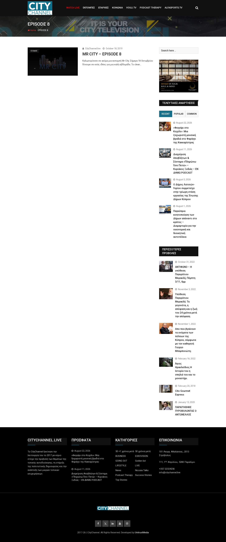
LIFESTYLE (120, 465)
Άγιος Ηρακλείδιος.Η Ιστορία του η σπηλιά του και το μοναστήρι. (185, 371)
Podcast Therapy (124, 475)
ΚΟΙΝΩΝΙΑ (117, 7)
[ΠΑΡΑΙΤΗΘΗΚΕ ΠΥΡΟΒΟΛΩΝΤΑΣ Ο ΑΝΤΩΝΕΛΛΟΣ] (166, 405)
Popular (178, 114)
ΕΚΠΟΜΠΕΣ (89, 7)
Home (33, 30)
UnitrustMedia (142, 532)
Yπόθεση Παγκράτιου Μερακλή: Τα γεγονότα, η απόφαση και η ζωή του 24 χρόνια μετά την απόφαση (186, 305)
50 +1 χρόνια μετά (124, 451)
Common (192, 114)
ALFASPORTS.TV (173, 7)
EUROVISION (141, 456)
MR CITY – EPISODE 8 (101, 54)
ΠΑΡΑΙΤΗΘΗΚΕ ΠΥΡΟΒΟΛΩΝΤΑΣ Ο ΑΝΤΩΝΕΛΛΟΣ (185, 411)
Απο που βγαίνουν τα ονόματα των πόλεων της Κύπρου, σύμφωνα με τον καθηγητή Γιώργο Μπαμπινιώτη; (185, 339)
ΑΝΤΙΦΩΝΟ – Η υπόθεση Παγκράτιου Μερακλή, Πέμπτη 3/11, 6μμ (185, 274)
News (118, 470)
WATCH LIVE (72, 7)
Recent (166, 114)
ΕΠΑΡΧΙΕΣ (103, 7)
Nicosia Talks (142, 470)
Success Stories (143, 475)
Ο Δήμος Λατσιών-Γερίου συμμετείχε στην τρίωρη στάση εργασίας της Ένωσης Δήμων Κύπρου (185, 192)
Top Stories (121, 479)
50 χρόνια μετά (143, 451)
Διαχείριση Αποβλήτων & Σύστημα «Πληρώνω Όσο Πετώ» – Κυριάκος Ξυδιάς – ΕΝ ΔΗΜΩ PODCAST (89, 476)
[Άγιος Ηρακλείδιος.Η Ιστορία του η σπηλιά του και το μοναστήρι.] (166, 362)
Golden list (140, 460)
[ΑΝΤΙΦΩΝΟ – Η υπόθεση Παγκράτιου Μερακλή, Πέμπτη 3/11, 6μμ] (166, 266)
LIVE (137, 465)
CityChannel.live (93, 48)
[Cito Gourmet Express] (166, 389)
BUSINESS (120, 456)
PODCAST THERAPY (150, 7)
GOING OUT (121, 460)
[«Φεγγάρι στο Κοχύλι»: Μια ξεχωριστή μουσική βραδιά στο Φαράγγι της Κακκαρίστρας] (165, 126)
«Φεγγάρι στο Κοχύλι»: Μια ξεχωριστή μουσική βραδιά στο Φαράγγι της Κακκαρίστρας (184, 135)
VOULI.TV (131, 7)
